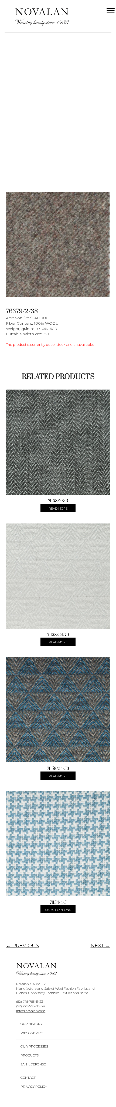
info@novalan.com (30, 1011)
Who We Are (32, 1033)
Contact (28, 1077)
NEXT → (100, 945)
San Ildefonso (33, 1064)
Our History (31, 1024)
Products (30, 1055)
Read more (58, 508)
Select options (58, 910)
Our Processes (34, 1046)
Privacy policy (34, 1086)
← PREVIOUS (22, 945)
